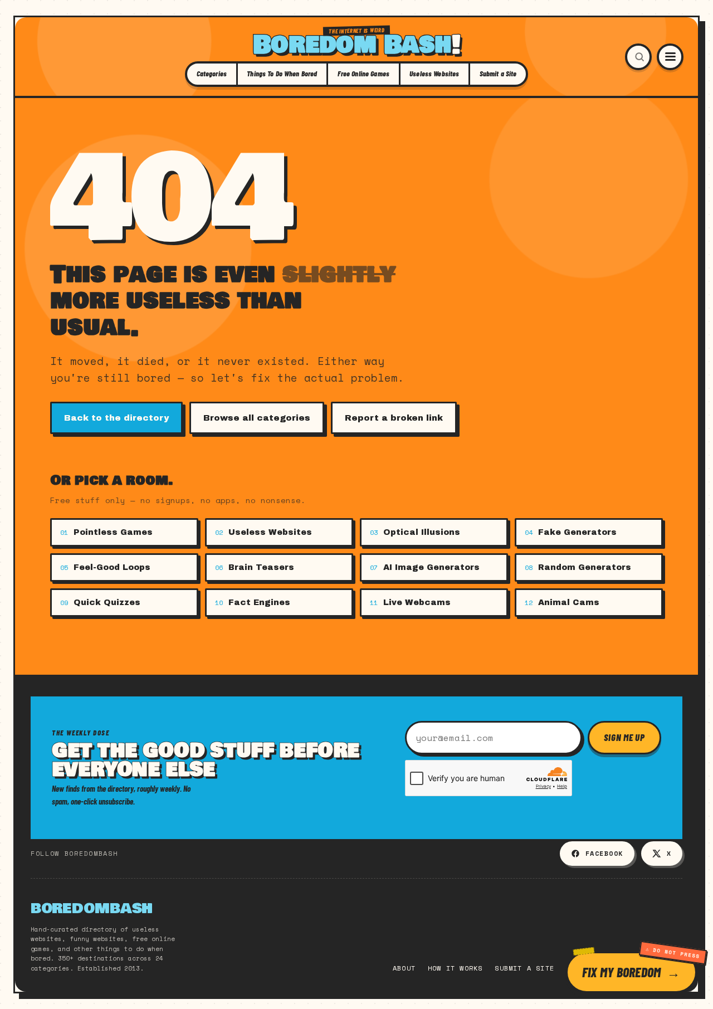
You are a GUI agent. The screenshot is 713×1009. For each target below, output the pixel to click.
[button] (638, 56)
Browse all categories (256, 417)
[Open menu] (670, 56)
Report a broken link (394, 417)
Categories (212, 73)
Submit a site (524, 968)
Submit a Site (498, 73)
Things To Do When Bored (282, 73)
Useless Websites (434, 73)
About (404, 968)
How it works (455, 968)
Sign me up (624, 737)
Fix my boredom (621, 972)
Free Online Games (363, 73)
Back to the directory (116, 417)
